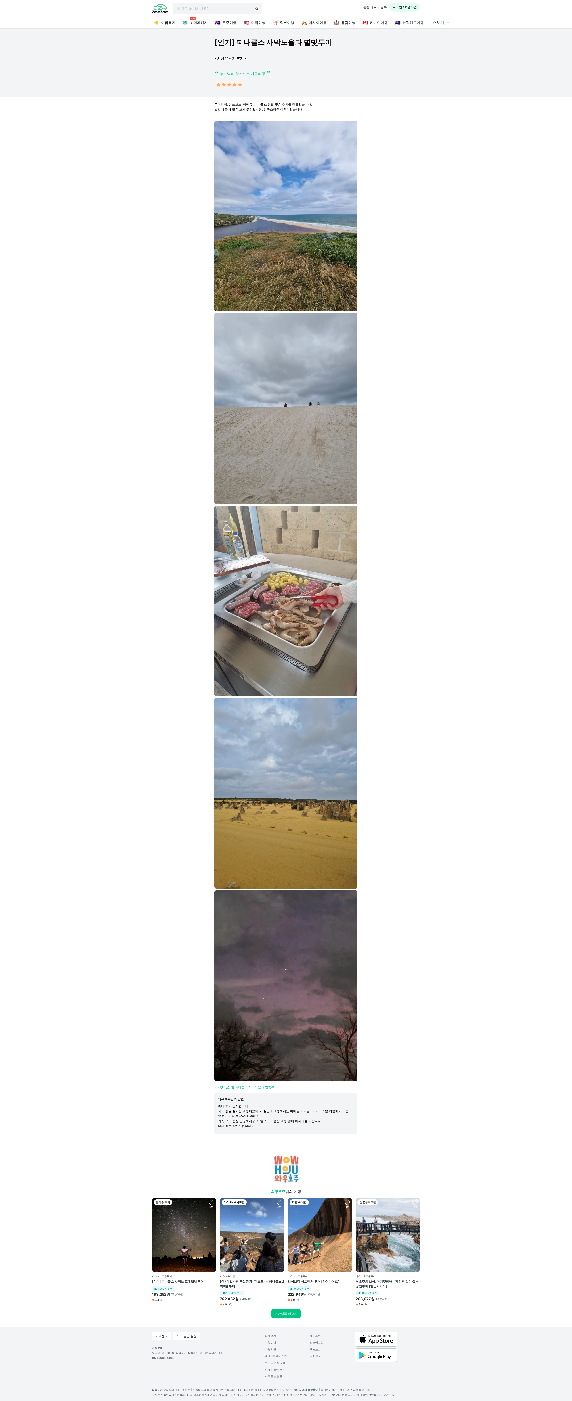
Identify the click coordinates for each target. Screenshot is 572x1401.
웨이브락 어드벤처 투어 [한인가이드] (313, 1281)
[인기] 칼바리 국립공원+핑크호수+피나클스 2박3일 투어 (252, 1284)
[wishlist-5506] (279, 1202)
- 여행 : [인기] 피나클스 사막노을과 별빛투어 (246, 1087)
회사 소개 (270, 1335)
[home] (160, 9)
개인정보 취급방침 (276, 1356)
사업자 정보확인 (308, 1389)
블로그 (315, 1349)
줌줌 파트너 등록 (375, 7)
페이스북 (315, 1335)
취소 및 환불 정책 (275, 1363)
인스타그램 (316, 1342)
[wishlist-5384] (415, 1202)
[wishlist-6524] (347, 1202)
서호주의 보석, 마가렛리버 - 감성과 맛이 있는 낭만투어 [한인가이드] (387, 1284)
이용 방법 (270, 1342)
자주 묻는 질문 (273, 1376)
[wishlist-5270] (211, 1202)
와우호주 (278, 1191)
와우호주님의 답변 (231, 1099)
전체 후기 (315, 1356)
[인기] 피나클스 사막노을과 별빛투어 (178, 1281)
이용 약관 (270, 1349)
